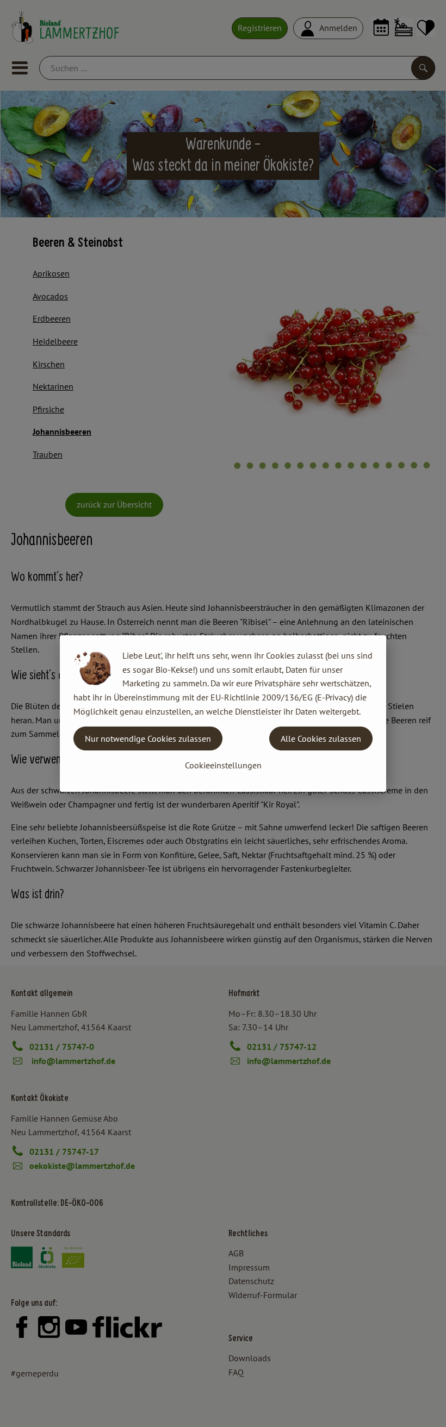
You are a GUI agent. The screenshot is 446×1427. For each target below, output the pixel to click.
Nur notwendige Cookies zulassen (148, 738)
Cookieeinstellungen (223, 765)
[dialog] (223, 713)
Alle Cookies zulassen (321, 738)
